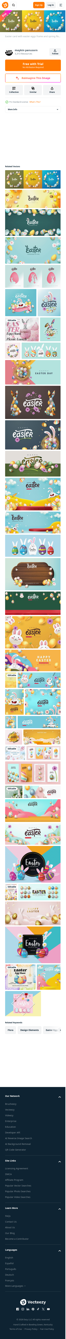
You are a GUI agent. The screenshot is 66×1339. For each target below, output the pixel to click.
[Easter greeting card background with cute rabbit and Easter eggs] (26, 818)
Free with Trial (33, 65)
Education (10, 1312)
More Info (12, 108)
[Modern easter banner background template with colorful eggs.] (22, 881)
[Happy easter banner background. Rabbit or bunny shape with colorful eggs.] (32, 455)
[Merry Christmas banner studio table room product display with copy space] (32, 952)
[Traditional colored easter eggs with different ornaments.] (26, 1051)
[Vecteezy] (5, 5)
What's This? (35, 102)
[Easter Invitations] (11, 1034)
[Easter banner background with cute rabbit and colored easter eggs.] (32, 685)
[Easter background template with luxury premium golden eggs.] (32, 1073)
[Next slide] (53, 1216)
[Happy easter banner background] (34, 378)
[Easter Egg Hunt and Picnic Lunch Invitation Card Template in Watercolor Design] (22, 357)
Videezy (9, 1301)
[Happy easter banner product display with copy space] (17, 1163)
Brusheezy (10, 1289)
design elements (29, 1215)
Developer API (12, 1318)
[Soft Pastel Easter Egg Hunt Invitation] (15, 866)
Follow (55, 53)
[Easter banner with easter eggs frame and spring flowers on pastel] (32, 249)
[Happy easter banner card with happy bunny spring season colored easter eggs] (20, 301)
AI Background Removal (18, 1329)
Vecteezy (9, 1295)
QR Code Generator (15, 1335)
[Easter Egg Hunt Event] (20, 1136)
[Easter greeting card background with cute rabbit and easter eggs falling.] (47, 791)
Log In (51, 5)
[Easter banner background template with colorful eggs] (32, 975)
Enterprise (10, 1306)
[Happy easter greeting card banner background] (16, 330)
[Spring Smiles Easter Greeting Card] (13, 920)
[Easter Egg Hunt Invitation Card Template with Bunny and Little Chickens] (10, 733)
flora (10, 1215)
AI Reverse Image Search (18, 1324)
